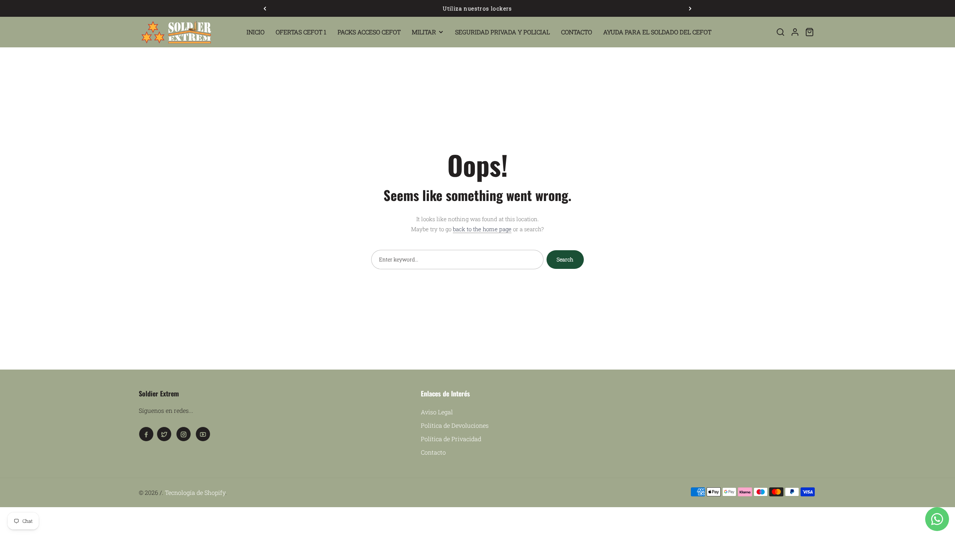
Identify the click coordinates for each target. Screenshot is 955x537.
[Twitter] (164, 434)
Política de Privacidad (451, 439)
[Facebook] (146, 434)
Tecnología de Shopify (195, 492)
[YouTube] (202, 434)
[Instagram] (183, 434)
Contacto (433, 452)
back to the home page (482, 229)
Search (565, 259)
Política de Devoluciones (455, 425)
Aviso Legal (437, 412)
